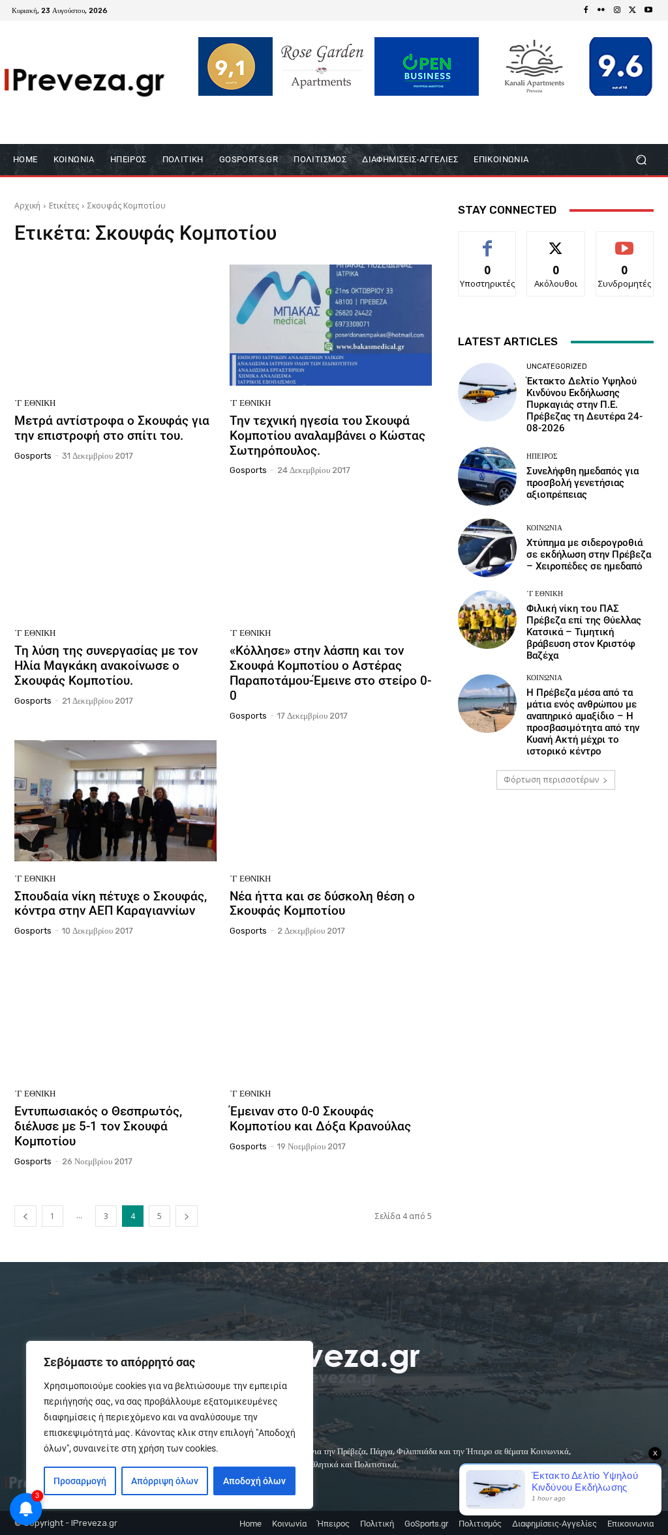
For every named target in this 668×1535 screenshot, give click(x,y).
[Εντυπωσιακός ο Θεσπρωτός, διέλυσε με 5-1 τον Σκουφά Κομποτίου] (115, 1015)
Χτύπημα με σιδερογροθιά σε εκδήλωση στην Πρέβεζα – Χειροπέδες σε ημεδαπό (588, 554)
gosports (33, 456)
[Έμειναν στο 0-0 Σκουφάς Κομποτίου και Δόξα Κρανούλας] (331, 1015)
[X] (633, 10)
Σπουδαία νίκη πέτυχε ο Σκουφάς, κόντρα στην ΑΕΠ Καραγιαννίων (110, 904)
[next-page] (186, 1216)
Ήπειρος (541, 456)
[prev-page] (25, 1216)
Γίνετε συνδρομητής (627, 246)
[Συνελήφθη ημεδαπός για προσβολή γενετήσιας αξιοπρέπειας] (487, 476)
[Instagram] (617, 10)
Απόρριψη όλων (164, 1481)
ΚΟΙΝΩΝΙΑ (544, 528)
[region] (169, 1425)
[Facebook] (586, 10)
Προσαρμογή (79, 1481)
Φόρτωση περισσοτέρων (551, 779)
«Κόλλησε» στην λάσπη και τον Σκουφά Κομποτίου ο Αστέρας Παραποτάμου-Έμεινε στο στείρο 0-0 (330, 672)
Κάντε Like (487, 241)
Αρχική (27, 205)
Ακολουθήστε (556, 241)
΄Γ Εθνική (34, 403)
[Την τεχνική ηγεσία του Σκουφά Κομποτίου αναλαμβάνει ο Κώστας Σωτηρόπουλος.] (331, 325)
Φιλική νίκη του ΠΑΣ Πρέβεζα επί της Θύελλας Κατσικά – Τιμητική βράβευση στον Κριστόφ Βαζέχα (583, 632)
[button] (641, 160)
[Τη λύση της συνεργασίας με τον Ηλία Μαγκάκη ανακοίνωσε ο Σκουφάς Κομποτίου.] (115, 555)
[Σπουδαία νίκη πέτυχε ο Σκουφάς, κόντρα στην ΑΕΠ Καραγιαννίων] (115, 800)
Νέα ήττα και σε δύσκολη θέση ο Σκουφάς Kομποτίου (322, 904)
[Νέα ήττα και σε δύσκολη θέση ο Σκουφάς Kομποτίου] (331, 800)
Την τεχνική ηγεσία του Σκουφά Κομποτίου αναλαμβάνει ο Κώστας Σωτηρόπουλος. (327, 435)
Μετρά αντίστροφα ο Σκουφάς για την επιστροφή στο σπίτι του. (111, 428)
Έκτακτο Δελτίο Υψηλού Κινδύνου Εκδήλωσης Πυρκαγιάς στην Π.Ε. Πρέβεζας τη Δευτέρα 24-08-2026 (584, 404)
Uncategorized (556, 366)
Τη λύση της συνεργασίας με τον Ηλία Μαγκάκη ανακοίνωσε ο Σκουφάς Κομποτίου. (106, 665)
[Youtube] (648, 10)
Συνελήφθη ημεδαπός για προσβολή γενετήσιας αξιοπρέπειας (582, 482)
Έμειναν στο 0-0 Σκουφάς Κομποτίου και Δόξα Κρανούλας (320, 1119)
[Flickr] (601, 10)
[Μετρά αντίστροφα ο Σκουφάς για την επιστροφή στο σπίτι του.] (115, 325)
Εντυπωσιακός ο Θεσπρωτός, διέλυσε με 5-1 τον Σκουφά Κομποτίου (98, 1126)
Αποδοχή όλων (254, 1481)
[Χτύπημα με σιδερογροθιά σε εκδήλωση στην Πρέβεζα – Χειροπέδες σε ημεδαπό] (487, 548)
